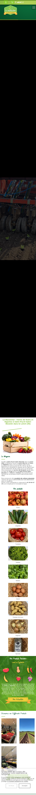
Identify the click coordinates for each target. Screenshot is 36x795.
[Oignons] (18, 626)
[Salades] (18, 553)
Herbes (18, 581)
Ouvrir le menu (34, 8)
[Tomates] (18, 535)
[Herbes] (18, 572)
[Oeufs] (18, 590)
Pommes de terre (18, 617)
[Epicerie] (18, 645)
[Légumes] (18, 517)
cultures (22, 688)
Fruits (18, 508)
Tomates (18, 544)
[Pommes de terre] (18, 608)
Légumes (18, 526)
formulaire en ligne (21, 484)
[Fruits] (18, 498)
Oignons (18, 636)
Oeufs (18, 599)
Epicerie (18, 654)
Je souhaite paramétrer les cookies (17, 781)
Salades (18, 562)
